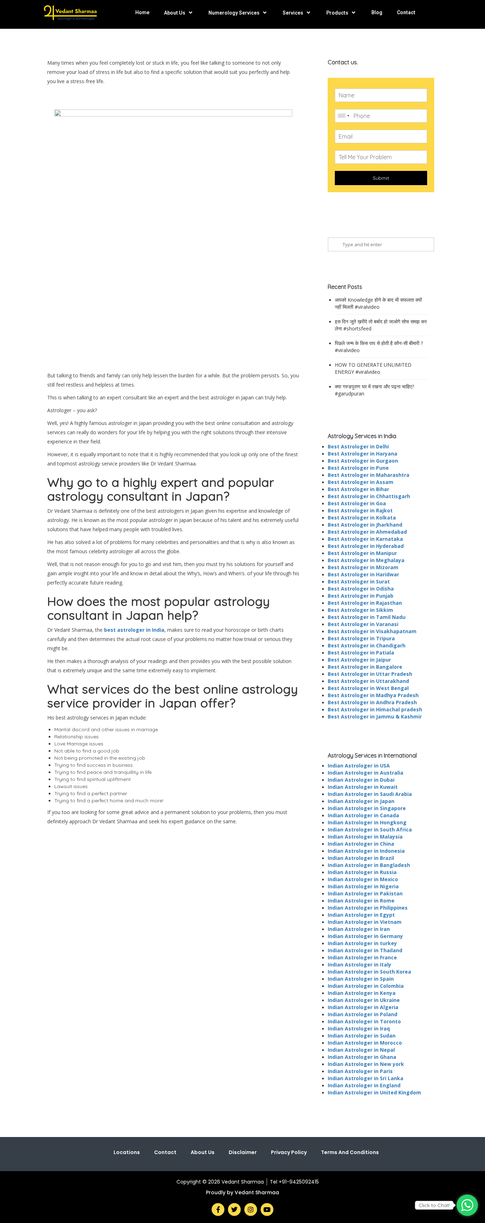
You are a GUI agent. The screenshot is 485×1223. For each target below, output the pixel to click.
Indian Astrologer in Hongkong (367, 822)
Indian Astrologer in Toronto (364, 1021)
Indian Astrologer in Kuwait (363, 786)
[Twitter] (234, 1209)
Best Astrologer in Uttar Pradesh (370, 673)
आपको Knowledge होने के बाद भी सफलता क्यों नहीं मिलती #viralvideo (378, 303)
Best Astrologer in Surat (359, 581)
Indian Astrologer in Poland (362, 1014)
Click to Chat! (434, 1205)
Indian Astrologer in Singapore (367, 808)
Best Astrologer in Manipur (362, 553)
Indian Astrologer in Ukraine (364, 1000)
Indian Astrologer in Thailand (365, 950)
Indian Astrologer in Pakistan (365, 893)
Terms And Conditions (350, 1152)
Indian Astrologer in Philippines (368, 907)
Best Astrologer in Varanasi (363, 624)
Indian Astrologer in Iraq (359, 1028)
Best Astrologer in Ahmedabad (367, 531)
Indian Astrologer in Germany (365, 936)
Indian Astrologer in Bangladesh (369, 865)
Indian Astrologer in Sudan (362, 1035)
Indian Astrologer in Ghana (362, 1057)
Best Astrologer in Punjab (360, 595)
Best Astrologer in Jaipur (359, 659)
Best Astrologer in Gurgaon (363, 460)
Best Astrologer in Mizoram (363, 567)
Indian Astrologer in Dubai (361, 779)
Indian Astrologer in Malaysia (365, 836)
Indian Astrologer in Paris (360, 1071)
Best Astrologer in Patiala (361, 652)
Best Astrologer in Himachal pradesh (375, 709)
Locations (127, 1152)
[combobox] (343, 115)
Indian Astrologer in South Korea (369, 971)
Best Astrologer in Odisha (361, 588)
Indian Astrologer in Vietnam (365, 921)
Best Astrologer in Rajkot (360, 510)
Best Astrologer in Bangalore (365, 666)
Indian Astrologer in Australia (365, 772)
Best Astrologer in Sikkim (360, 610)
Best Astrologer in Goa (357, 503)
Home (142, 12)
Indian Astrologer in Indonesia (366, 850)
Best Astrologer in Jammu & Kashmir (375, 716)
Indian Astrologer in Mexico (363, 879)
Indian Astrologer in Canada (363, 815)
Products (337, 13)
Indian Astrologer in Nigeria (363, 886)
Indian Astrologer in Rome (361, 900)
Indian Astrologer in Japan (361, 801)
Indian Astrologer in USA (359, 765)
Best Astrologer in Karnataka (365, 538)
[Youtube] (267, 1209)
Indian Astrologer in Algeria (363, 1007)
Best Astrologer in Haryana (362, 453)
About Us (174, 13)
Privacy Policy (289, 1152)
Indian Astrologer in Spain (361, 978)
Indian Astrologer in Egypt (361, 914)
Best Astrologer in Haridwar (363, 574)
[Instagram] (250, 1209)
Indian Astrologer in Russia (362, 872)
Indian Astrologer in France (362, 957)
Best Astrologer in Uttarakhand (368, 681)
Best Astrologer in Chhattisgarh (369, 496)
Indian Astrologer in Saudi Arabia (370, 794)
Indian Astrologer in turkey (362, 943)
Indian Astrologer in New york (366, 1064)
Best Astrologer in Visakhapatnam (372, 631)
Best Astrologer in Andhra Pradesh (372, 702)
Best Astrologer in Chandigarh (366, 645)
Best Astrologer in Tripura (361, 638)
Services (293, 13)
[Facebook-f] (218, 1209)
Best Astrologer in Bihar (358, 489)
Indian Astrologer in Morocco (365, 1042)
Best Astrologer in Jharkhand (365, 524)
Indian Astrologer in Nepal (361, 1049)
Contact (406, 12)
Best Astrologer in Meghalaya (366, 560)
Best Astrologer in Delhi (358, 446)
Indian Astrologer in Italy (359, 964)
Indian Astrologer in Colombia (366, 985)
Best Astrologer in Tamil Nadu (366, 617)
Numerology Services (234, 13)
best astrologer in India (134, 629)
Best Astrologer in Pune (358, 467)
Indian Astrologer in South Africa (370, 829)
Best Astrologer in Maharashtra (368, 475)
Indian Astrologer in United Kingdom (374, 1092)
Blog (376, 12)
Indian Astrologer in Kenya (362, 993)
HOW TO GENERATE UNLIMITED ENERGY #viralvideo (373, 368)
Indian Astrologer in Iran (359, 929)
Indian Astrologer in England (364, 1085)
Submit (381, 178)
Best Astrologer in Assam (360, 482)
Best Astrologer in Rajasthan (365, 602)
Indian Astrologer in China (361, 843)
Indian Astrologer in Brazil (361, 858)
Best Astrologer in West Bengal (368, 688)
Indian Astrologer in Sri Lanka (365, 1078)
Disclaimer (243, 1152)
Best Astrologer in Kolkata (362, 517)
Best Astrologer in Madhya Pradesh (373, 695)
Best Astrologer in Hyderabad (366, 546)
